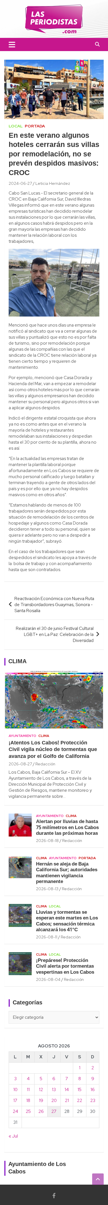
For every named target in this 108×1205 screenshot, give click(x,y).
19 (41, 1100)
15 (79, 1090)
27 (53, 1111)
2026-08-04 (48, 979)
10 (15, 1090)
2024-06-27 (20, 183)
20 (54, 1100)
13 (54, 1090)
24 (15, 1111)
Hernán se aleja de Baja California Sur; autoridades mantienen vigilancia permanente (66, 873)
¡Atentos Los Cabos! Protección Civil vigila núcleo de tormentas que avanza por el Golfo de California (53, 750)
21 (67, 1100)
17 (15, 1100)
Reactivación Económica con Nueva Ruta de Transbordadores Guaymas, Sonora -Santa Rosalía (54, 605)
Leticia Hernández (52, 183)
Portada (35, 126)
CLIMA (17, 662)
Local (16, 126)
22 (79, 1100)
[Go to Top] (98, 1179)
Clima (43, 736)
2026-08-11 (46, 937)
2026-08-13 (47, 888)
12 (41, 1090)
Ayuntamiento (22, 736)
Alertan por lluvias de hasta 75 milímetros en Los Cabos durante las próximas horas (67, 828)
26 (41, 1111)
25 (28, 1111)
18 (28, 1100)
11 (28, 1090)
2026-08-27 (20, 764)
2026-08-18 (47, 840)
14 (67, 1090)
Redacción (45, 764)
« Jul (13, 1136)
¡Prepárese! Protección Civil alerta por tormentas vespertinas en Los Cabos (65, 966)
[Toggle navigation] (12, 44)
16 (92, 1090)
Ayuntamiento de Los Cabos (37, 1168)
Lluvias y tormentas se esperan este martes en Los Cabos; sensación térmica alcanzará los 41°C (67, 921)
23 (92, 1100)
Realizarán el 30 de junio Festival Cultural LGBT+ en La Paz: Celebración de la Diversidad (55, 634)
